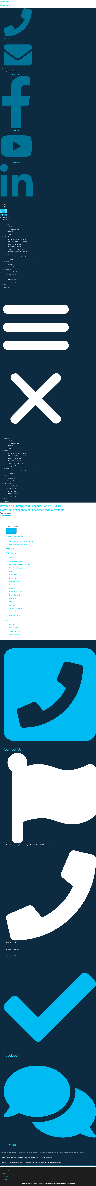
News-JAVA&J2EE (15, 592)
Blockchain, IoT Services (14, 246)
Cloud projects (12, 282)
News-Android (14, 581)
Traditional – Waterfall (14, 267)
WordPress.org (14, 634)
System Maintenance (16, 608)
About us (6, 1168)
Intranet (5, 1179)
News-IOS (12, 588)
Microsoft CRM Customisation (19, 564)
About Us (12, 558)
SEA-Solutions (5, 5)
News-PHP (13, 598)
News (9, 234)
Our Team (10, 231)
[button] (36, 362)
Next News (4, 518)
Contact (6, 287)
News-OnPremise (15, 595)
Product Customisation (14, 244)
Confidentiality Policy (14, 229)
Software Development (14, 272)
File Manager (11, 259)
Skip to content (5, 1)
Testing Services (15, 612)
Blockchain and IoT (13, 279)
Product (5, 1173)
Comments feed (15, 631)
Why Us (10, 226)
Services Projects (13, 277)
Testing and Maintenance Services (17, 251)
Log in (11, 624)
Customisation (12, 274)
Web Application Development (17, 239)
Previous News (6, 515)
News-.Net (12, 578)
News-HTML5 (14, 585)
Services (6, 236)
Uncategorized (14, 615)
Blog (5, 284)
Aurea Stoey (13, 541)
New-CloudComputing (17, 568)
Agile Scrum (11, 264)
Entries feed (13, 628)
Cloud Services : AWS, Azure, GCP (18, 249)
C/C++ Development (16, 561)
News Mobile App (15, 575)
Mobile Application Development (17, 242)
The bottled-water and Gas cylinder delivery (21, 257)
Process (12, 602)
